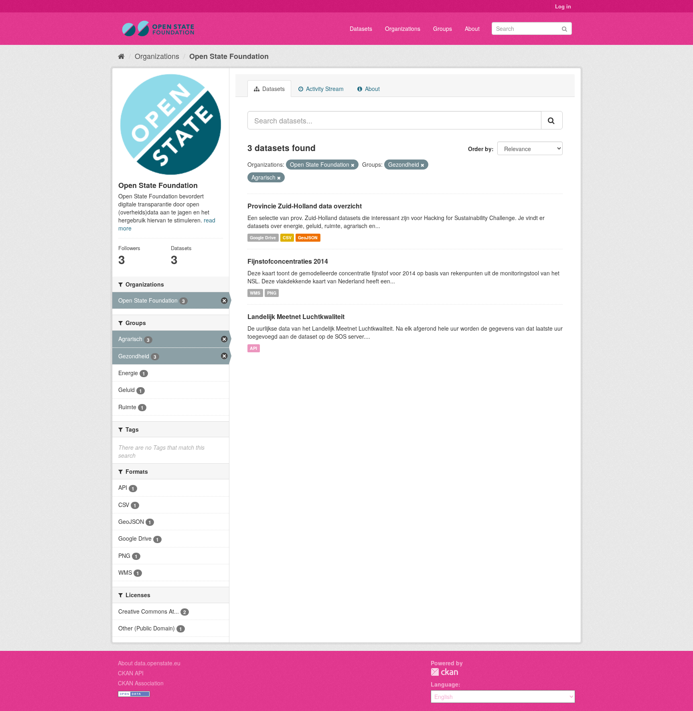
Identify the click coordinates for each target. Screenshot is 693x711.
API (253, 348)
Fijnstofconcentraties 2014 (287, 261)
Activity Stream (324, 89)
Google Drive (263, 237)
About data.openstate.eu (149, 663)
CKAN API (131, 673)
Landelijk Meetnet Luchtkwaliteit (295, 316)
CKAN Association (141, 683)
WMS (255, 293)
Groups (442, 28)
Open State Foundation (229, 56)
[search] (552, 120)
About (472, 28)
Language (444, 684)
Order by (480, 149)
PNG (271, 293)
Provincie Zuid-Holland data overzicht (304, 205)
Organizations (402, 28)
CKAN (444, 672)
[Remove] (353, 165)
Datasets (361, 28)
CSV (287, 237)
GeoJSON (308, 237)
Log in (563, 6)
